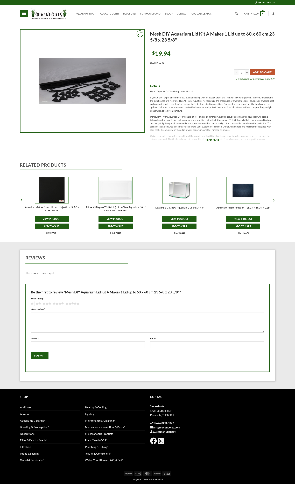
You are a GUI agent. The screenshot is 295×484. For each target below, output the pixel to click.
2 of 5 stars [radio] (37, 303)
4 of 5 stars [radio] (58, 303)
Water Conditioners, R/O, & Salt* (104, 460)
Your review (38, 309)
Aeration (25, 413)
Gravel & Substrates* (32, 460)
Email (154, 338)
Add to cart (262, 72)
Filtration (25, 446)
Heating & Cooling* (96, 407)
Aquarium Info (85, 13)
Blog (168, 13)
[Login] (273, 13)
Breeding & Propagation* (34, 427)
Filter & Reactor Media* (33, 440)
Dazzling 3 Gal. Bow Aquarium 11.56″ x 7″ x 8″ (179, 207)
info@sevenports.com (166, 427)
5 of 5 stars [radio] (72, 303)
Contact (182, 13)
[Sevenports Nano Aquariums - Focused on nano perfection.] (49, 14)
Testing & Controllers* (98, 453)
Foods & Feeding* (30, 453)
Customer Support (164, 431)
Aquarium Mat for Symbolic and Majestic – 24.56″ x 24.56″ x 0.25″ (51, 209)
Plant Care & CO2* (96, 440)
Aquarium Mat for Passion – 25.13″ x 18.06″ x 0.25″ (243, 207)
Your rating (37, 298)
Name (35, 338)
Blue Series (130, 13)
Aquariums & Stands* (32, 420)
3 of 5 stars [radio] (46, 303)
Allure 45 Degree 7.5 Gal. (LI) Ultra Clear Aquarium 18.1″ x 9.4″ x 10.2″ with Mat (115, 209)
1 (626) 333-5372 (266, 2)
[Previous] (21, 207)
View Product (52, 219)
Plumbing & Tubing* (96, 446)
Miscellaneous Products (99, 433)
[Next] (273, 207)
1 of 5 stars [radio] (32, 303)
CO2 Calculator (202, 13)
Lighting (90, 413)
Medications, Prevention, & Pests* (105, 427)
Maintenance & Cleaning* (100, 420)
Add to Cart (52, 226)
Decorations (27, 433)
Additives (25, 407)
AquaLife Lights (110, 13)
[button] (254, 13)
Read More (213, 139)
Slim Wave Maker (150, 13)
